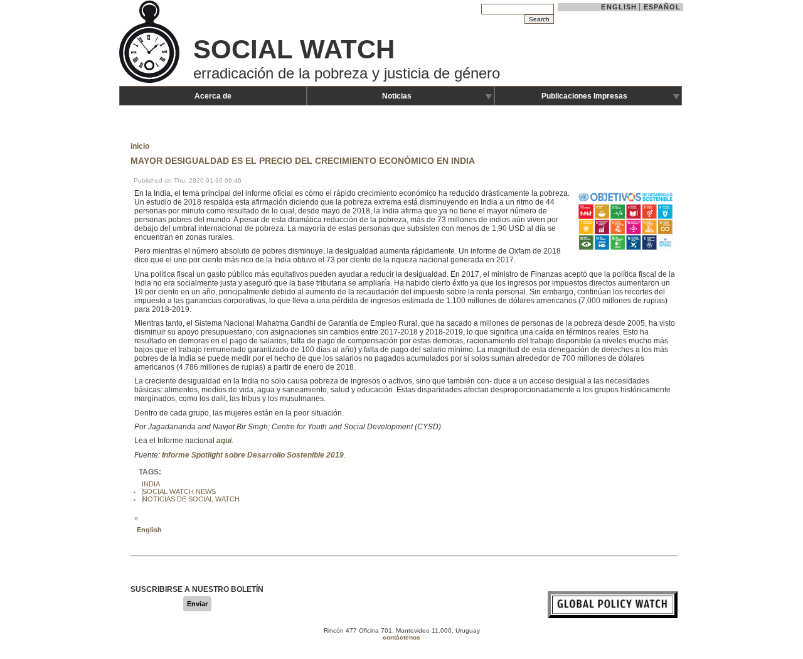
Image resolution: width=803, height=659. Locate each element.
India (151, 484)
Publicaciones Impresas (584, 96)
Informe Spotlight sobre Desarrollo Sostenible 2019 (253, 455)
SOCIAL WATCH (294, 49)
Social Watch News (179, 491)
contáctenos (401, 637)
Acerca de (212, 96)
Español (662, 7)
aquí (223, 440)
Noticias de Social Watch (191, 499)
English (619, 7)
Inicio (139, 146)
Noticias (397, 96)
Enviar (197, 604)
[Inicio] (150, 81)
